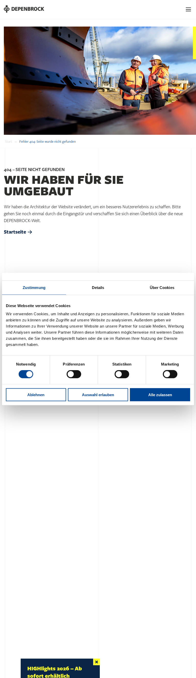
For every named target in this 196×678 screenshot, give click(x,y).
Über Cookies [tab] (162, 287)
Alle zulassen (160, 394)
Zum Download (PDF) (44, 661)
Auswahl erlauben (98, 394)
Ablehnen (35, 394)
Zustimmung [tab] (34, 287)
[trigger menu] (188, 9)
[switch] (74, 374)
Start (8, 142)
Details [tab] (98, 287)
